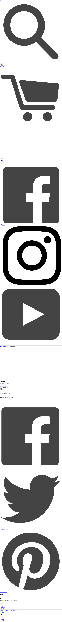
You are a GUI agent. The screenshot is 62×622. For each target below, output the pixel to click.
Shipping (1, 386)
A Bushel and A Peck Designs (8, 610)
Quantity (1, 388)
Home (3, 160)
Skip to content (2, 0)
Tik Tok (3, 608)
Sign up (3, 66)
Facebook (3, 606)
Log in (1, 66)
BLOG (3, 162)
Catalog (3, 161)
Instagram (3, 607)
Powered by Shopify (15, 610)
